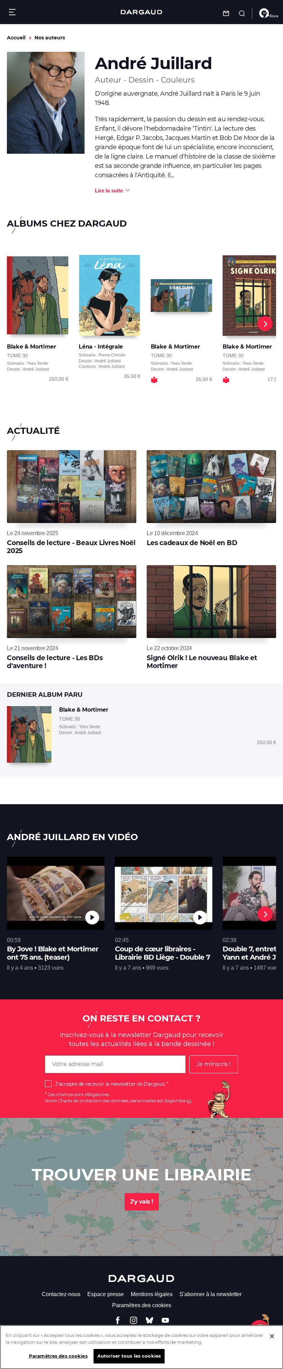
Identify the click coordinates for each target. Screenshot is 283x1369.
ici (189, 1100)
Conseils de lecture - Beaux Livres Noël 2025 (71, 546)
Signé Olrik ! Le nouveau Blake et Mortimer (202, 661)
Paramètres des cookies (141, 1305)
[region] (141, 1347)
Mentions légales (152, 1294)
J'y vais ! (141, 1201)
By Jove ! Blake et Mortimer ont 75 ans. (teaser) (52, 953)
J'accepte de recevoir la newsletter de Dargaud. (110, 1084)
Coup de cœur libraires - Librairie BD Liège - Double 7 (162, 953)
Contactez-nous (61, 1294)
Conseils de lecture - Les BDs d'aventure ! (55, 661)
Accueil (16, 38)
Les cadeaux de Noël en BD (192, 543)
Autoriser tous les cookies (129, 1356)
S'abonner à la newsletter (210, 1294)
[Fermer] (272, 1336)
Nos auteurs (50, 38)
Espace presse (105, 1294)
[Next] (265, 323)
